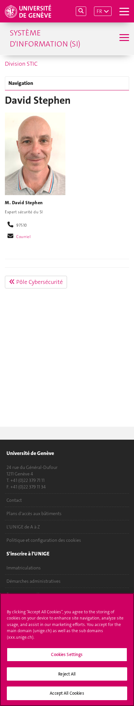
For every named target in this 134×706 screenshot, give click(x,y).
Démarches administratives (33, 581)
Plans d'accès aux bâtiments (34, 513)
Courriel (23, 236)
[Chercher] (81, 11)
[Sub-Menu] (123, 38)
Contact (14, 500)
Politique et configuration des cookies (44, 540)
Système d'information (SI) (45, 38)
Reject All (66, 674)
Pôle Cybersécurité (39, 282)
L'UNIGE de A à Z (23, 527)
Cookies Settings (67, 654)
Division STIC (21, 64)
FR (99, 11)
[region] (67, 649)
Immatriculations (24, 568)
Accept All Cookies (67, 693)
